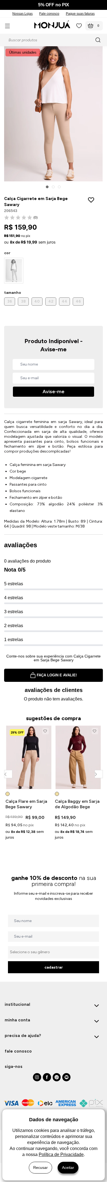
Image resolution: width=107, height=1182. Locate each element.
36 (9, 301)
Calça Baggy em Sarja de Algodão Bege (77, 804)
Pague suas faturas (80, 13)
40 (37, 301)
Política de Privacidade (61, 1154)
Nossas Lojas (22, 13)
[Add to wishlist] (92, 200)
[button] (47, 187)
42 (51, 301)
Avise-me (53, 392)
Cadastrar (53, 967)
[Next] (99, 774)
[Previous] (8, 774)
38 (23, 301)
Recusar (40, 1167)
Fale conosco (49, 13)
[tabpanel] (28, 784)
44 (64, 301)
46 (78, 301)
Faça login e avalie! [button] (57, 675)
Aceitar (68, 1167)
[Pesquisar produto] (99, 40)
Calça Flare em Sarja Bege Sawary (26, 804)
